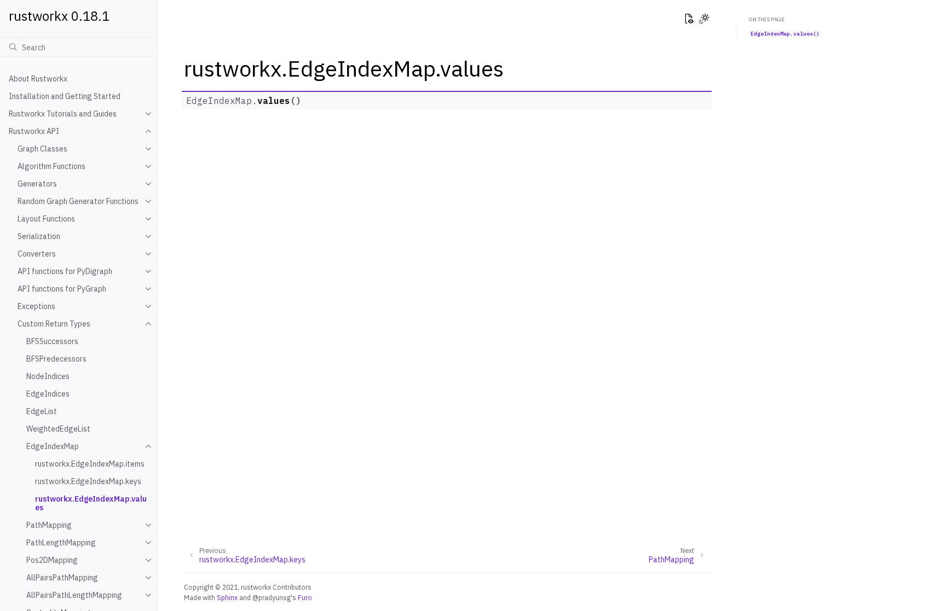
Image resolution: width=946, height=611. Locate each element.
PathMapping (49, 525)
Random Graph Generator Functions (78, 201)
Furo (305, 597)
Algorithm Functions (51, 166)
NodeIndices (48, 376)
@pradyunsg (271, 597)
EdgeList (41, 411)
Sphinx (227, 597)
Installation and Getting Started (64, 96)
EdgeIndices (48, 394)
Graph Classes (42, 149)
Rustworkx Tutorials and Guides (63, 114)
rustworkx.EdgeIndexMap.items (90, 464)
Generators (37, 184)
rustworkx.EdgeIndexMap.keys (88, 481)
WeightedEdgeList (58, 429)
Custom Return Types (54, 324)
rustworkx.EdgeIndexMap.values (91, 503)
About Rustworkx (38, 79)
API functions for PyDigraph (65, 271)
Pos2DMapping (52, 560)
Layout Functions (46, 219)
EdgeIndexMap (52, 446)
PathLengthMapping (61, 543)
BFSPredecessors (56, 359)
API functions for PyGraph (62, 289)
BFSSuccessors (52, 341)
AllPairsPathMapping (62, 578)
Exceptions (36, 306)
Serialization (39, 236)
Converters (37, 254)
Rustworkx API (34, 131)
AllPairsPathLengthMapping (74, 595)
